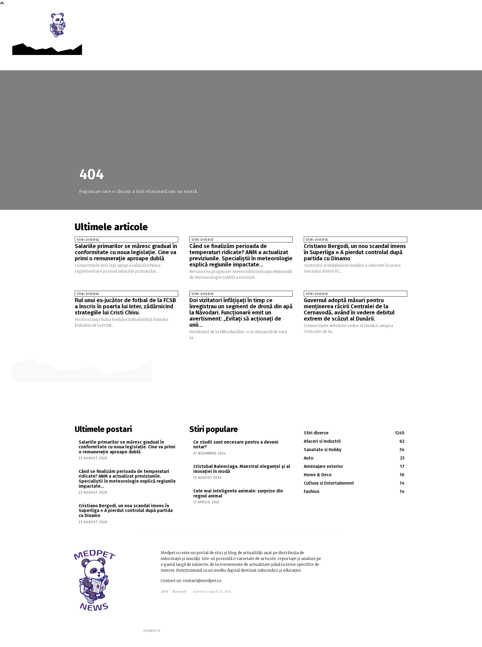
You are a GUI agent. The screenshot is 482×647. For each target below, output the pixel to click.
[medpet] (58, 25)
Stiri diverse (88, 240)
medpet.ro (151, 630)
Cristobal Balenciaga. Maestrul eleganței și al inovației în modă (241, 469)
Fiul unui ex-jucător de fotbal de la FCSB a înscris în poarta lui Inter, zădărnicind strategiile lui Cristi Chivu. (125, 306)
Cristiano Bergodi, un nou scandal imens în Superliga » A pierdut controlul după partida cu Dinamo (355, 252)
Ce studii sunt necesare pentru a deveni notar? (235, 444)
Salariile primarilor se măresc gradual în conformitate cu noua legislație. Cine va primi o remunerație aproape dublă (126, 252)
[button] (427, 17)
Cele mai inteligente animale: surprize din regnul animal (238, 493)
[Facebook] (415, 17)
